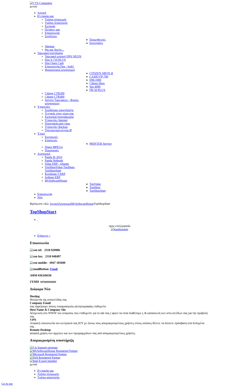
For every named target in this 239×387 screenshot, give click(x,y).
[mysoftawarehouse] (54, 350)
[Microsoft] (48, 354)
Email (54, 269)
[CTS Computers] (41, 3)
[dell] (45, 357)
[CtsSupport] (44, 347)
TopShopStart (43, 211)
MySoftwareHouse (82, 203)
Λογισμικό (64, 203)
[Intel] (43, 361)
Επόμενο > (43, 235)
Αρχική (54, 203)
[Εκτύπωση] (37, 219)
